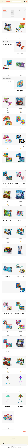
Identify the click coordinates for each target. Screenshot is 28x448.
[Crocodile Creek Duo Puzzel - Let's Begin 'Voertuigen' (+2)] (8, 64)
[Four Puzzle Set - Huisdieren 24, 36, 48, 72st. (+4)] (20, 362)
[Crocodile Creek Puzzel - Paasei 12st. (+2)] (20, 120)
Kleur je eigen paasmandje (20, 276)
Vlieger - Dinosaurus (20, 406)
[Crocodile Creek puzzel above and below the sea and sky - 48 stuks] (20, 194)
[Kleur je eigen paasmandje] (20, 269)
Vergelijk (8, 38)
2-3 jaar (12, 11)
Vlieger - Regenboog (7, 406)
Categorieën (7, 1)
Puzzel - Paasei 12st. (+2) (20, 127)
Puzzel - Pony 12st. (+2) (20, 90)
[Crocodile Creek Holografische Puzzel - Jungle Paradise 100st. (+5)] (8, 213)
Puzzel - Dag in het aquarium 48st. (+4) (8, 183)
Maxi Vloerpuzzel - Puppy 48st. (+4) (7, 44)
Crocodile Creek (7, 4)
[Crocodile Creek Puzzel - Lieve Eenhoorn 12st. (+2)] (8, 139)
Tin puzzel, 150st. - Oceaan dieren (20, 257)
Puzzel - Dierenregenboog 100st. (8, 127)
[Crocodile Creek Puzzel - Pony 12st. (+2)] (20, 83)
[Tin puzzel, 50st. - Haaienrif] (8, 269)
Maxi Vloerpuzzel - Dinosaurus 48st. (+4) (20, 53)
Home (2, 4)
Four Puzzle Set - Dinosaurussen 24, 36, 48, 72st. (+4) (20, 239)
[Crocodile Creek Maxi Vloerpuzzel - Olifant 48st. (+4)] (8, 102)
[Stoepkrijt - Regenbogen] (8, 417)
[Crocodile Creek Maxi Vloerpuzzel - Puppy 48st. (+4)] (8, 41)
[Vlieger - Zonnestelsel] (8, 380)
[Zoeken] (20, 1)
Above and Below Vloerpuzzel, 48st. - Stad (20, 350)
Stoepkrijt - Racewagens (8, 257)
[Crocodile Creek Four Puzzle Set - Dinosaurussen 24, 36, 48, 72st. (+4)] (20, 232)
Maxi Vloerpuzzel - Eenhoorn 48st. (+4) (20, 183)
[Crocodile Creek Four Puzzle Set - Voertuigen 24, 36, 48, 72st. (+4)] (8, 232)
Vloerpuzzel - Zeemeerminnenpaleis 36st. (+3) (8, 350)
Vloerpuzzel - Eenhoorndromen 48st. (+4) (8, 81)
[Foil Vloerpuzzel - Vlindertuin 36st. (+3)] (20, 325)
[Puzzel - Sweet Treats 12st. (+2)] (8, 306)
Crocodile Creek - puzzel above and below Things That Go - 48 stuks (20, 109)
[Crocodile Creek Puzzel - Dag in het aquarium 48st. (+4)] (8, 176)
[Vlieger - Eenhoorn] (20, 380)
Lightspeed (16, 447)
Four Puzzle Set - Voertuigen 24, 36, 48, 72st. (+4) (8, 239)
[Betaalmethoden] (12, 446)
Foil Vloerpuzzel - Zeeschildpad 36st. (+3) (20, 313)
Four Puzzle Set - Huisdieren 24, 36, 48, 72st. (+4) (20, 369)
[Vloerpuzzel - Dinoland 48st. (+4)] (8, 287)
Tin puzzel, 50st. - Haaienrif (7, 276)
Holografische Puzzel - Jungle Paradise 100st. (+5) (8, 220)
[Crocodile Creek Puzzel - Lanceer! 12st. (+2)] (20, 139)
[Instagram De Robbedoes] (14, 438)
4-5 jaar (12, 13)
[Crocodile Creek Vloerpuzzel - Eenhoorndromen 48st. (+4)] (8, 78)
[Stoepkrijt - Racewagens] (8, 250)
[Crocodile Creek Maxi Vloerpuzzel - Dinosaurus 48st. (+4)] (20, 46)
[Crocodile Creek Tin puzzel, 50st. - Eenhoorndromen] (20, 64)
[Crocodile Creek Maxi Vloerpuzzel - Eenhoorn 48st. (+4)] (20, 176)
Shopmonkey (20, 447)
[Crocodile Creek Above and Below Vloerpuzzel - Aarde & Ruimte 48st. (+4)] (8, 27)
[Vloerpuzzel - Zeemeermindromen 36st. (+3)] (8, 325)
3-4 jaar (12, 12)
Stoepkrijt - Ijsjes (20, 220)
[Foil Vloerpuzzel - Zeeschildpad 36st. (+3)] (20, 306)
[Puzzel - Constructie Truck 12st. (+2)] (20, 287)
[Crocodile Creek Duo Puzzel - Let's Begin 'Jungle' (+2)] (20, 27)
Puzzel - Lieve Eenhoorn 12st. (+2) (7, 146)
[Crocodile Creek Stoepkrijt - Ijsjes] (20, 213)
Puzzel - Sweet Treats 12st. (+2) (8, 313)
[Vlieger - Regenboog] (8, 399)
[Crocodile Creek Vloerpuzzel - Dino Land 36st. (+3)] (8, 157)
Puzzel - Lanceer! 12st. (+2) (20, 146)
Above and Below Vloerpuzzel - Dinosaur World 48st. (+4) (8, 369)
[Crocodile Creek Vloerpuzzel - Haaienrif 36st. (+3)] (20, 157)
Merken (4, 4)
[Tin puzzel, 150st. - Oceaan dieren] (20, 250)
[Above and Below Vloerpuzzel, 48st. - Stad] (20, 343)
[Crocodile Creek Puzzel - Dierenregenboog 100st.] (8, 120)
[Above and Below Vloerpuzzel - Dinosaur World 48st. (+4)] (8, 362)
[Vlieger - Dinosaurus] (20, 399)
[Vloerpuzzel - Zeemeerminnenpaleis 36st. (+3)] (8, 343)
